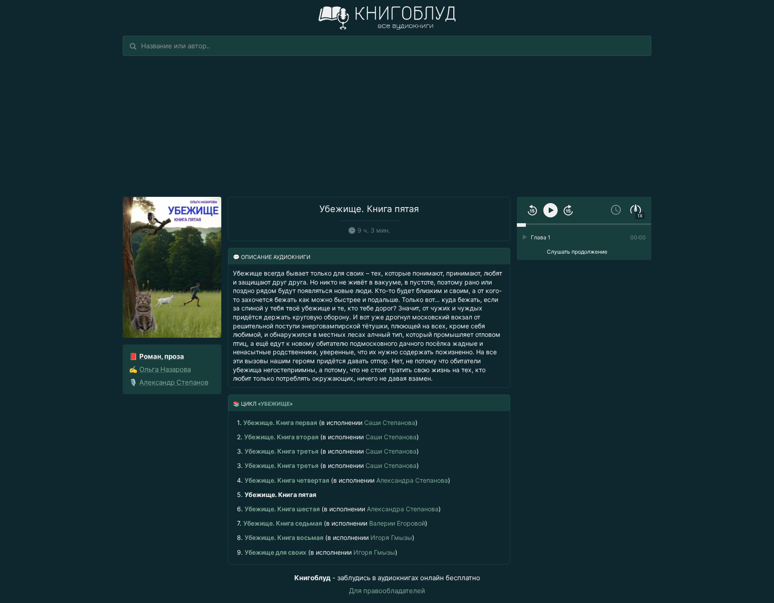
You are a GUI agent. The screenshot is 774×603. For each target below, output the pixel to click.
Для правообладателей (387, 590)
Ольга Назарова (165, 369)
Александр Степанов (173, 382)
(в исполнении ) (327, 422)
